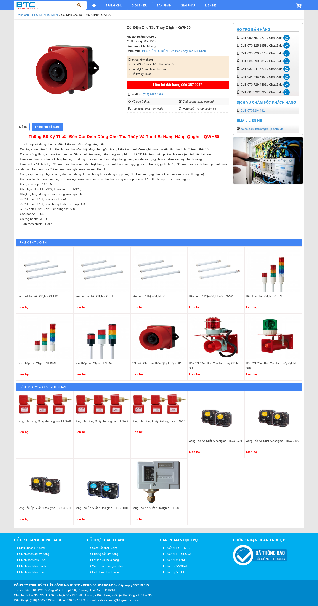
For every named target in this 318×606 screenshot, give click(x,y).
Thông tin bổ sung (47, 126)
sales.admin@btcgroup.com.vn (262, 129)
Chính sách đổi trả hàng (33, 554)
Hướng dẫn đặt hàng (104, 554)
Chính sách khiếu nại (32, 560)
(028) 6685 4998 (153, 94)
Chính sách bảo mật (31, 572)
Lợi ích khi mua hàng (105, 560)
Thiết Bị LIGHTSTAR (177, 547)
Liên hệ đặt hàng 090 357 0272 (177, 85)
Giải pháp (188, 5)
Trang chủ (114, 5)
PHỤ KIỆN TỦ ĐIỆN (45, 14)
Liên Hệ (210, 5)
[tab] (23, 127)
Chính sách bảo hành (32, 566)
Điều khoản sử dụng (31, 547)
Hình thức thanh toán (105, 572)
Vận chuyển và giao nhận (107, 566)
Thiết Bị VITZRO (175, 560)
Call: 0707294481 (253, 110)
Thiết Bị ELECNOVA (177, 554)
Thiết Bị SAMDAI (175, 566)
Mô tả (23, 126)
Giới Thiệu (139, 5)
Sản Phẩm (164, 5)
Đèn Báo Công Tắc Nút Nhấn (187, 51)
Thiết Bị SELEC (174, 572)
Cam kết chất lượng (104, 547)
